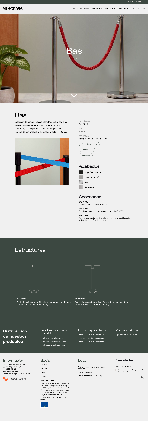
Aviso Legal (98, 376)
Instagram (44, 372)
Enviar (141, 377)
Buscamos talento (47, 380)
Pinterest (43, 376)
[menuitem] (144, 8)
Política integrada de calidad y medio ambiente (91, 368)
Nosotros (84, 9)
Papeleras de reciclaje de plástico (52, 345)
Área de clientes (135, 2)
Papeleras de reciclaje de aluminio (53, 341)
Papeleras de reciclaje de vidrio (51, 338)
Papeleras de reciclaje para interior (91, 342)
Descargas (123, 9)
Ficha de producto (89, 144)
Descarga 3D (87, 150)
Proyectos (110, 9)
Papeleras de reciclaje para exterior (91, 338)
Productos (97, 9)
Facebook (44, 368)
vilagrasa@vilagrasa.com (12, 371)
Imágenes (86, 155)
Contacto (135, 9)
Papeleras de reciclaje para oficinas (91, 335)
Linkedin (43, 364)
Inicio (74, 9)
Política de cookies (85, 376)
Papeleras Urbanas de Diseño (126, 335)
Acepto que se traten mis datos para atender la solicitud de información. (129, 370)
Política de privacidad (86, 372)
